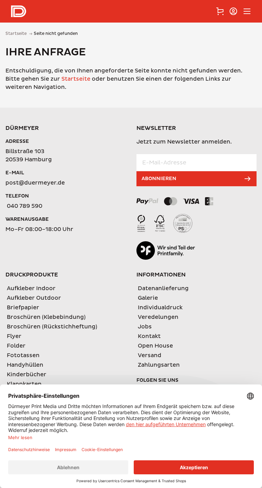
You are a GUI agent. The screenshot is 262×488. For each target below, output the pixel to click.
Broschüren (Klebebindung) (46, 317)
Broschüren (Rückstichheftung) (52, 326)
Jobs (145, 326)
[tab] (220, 11)
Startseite (75, 79)
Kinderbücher (26, 374)
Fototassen (23, 355)
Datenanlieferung (163, 288)
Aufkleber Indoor (31, 288)
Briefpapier (23, 307)
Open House (155, 345)
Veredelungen (158, 317)
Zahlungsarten (159, 365)
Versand (149, 355)
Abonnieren (159, 178)
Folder (16, 345)
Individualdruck (160, 307)
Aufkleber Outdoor (34, 298)
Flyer (14, 336)
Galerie (148, 298)
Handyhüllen (25, 365)
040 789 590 (24, 206)
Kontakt (149, 336)
